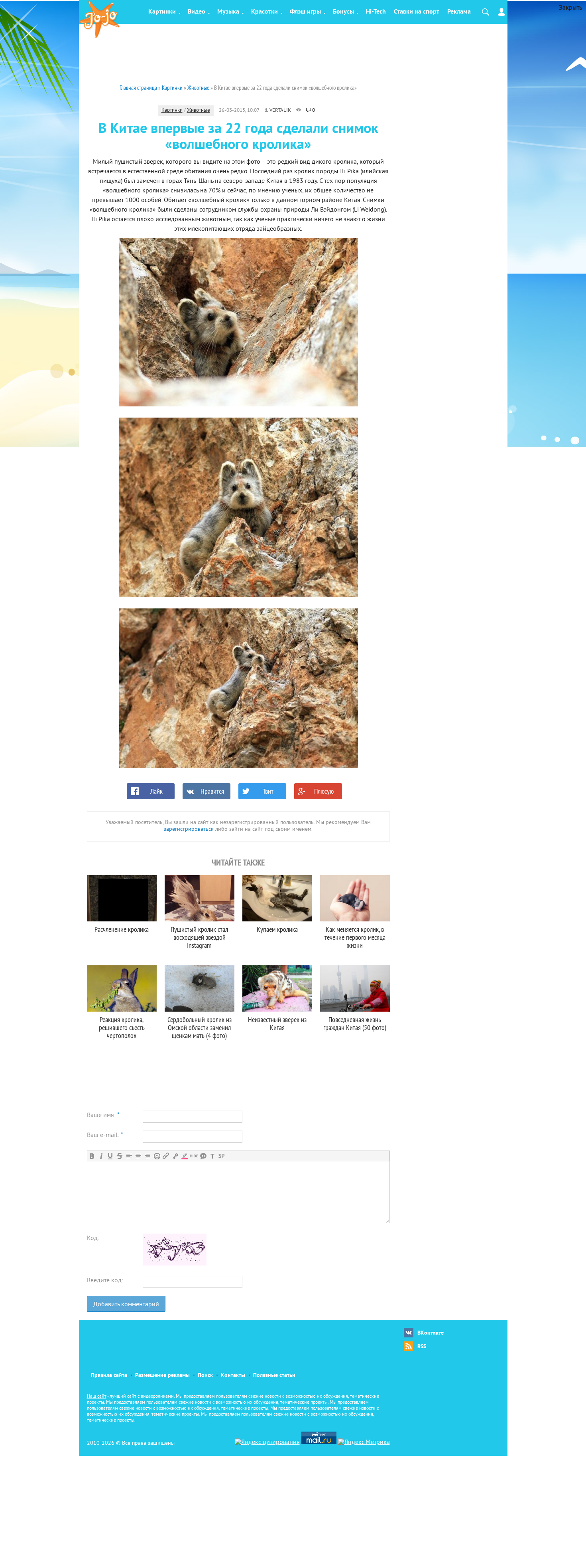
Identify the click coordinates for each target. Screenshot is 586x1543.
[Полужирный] (91, 1156)
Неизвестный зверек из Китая (277, 1023)
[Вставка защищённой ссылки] (175, 1156)
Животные (198, 110)
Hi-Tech (376, 12)
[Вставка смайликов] (156, 1156)
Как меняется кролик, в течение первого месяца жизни (354, 937)
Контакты (233, 1375)
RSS (421, 1346)
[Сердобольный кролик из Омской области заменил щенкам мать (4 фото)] (199, 988)
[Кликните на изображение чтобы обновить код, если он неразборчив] (174, 1264)
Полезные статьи (274, 1375)
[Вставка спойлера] (221, 1156)
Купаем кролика (277, 929)
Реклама (459, 12)
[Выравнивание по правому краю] (147, 1156)
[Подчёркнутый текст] (110, 1156)
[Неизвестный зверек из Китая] (277, 988)
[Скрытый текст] (194, 1156)
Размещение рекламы (162, 1375)
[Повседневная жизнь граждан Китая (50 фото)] (355, 988)
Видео (196, 12)
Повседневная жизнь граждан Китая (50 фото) (354, 1023)
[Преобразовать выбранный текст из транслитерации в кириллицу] (212, 1156)
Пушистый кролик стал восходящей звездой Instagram (199, 937)
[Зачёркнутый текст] (119, 1156)
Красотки (264, 12)
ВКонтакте (430, 1333)
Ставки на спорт (416, 12)
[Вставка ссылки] (166, 1156)
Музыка (228, 12)
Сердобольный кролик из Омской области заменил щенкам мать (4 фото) (199, 1027)
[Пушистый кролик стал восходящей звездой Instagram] (199, 898)
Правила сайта (109, 1375)
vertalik (280, 110)
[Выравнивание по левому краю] (129, 1156)
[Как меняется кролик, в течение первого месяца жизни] (355, 898)
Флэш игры (305, 12)
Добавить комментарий (126, 1305)
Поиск (205, 1375)
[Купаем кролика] (277, 898)
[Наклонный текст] (101, 1156)
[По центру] (138, 1156)
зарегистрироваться (189, 829)
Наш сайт (96, 1397)
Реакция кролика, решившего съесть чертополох (122, 1027)
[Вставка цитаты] (203, 1156)
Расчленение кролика (121, 929)
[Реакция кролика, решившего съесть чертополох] (122, 988)
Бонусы (343, 12)
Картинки (162, 12)
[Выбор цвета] (184, 1156)
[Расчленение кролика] (122, 898)
